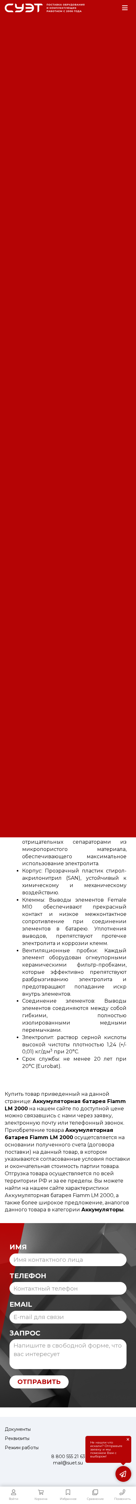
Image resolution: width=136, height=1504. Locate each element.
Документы (18, 1429)
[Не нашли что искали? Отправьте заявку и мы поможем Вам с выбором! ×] (123, 1474)
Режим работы (22, 1447)
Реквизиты (17, 1438)
